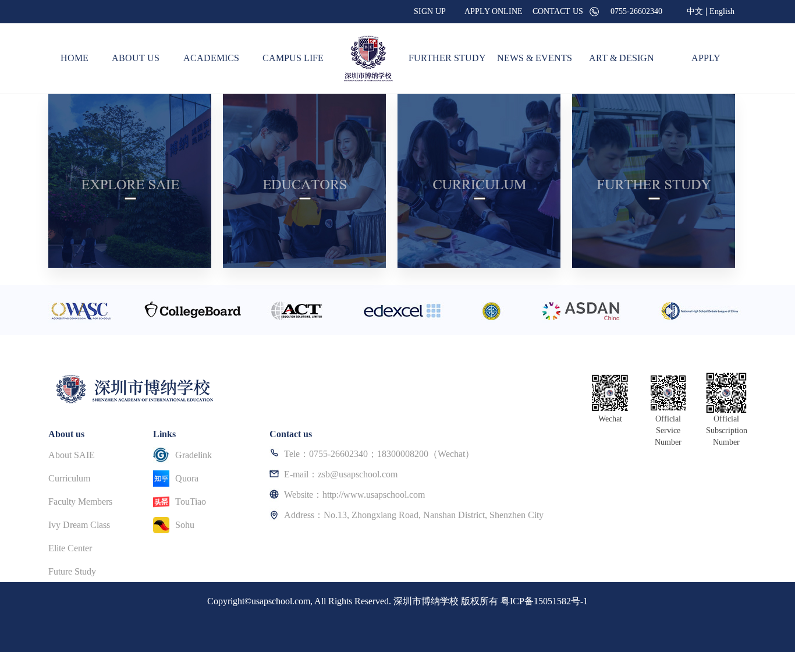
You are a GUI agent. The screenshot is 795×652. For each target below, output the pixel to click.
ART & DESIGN (621, 58)
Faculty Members (80, 501)
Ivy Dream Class (79, 525)
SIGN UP (430, 11)
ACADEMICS (211, 58)
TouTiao (190, 501)
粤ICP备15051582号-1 (544, 601)
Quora (186, 478)
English (721, 12)
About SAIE (71, 455)
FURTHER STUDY (447, 58)
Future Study (72, 571)
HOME (74, 58)
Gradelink (193, 455)
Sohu (184, 525)
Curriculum (69, 478)
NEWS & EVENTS (534, 58)
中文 (695, 12)
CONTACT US (558, 11)
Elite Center (70, 548)
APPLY (706, 58)
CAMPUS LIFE (293, 58)
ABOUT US (135, 58)
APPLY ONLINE (493, 11)
